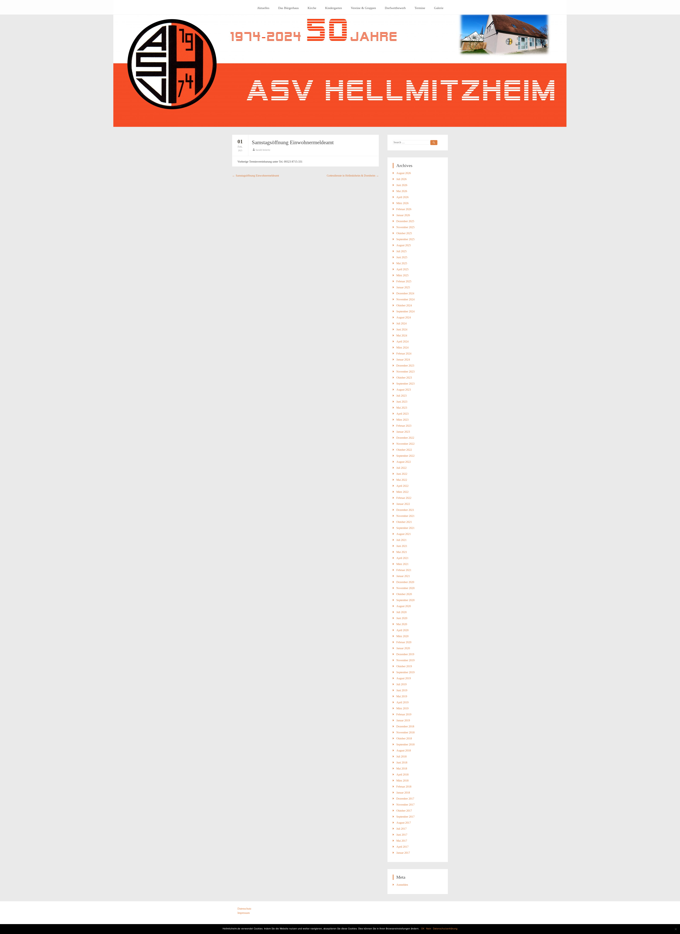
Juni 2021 (401, 545)
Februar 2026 (403, 209)
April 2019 (402, 702)
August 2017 (403, 822)
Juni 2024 (401, 329)
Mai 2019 (401, 696)
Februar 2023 (403, 425)
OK (422, 928)
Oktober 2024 (404, 305)
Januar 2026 (403, 215)
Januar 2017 (403, 852)
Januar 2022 (403, 503)
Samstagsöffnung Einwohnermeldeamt (293, 142)
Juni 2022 (401, 473)
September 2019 (405, 672)
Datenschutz (244, 908)
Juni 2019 (401, 690)
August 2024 (403, 317)
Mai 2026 (401, 191)
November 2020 (405, 588)
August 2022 (403, 461)
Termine (420, 8)
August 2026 (403, 173)
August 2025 (403, 245)
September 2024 (405, 311)
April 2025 (402, 269)
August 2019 (403, 678)
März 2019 (402, 708)
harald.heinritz (263, 150)
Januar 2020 (403, 648)
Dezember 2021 (405, 509)
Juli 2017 (401, 828)
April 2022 (402, 485)
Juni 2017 (401, 834)
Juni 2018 (401, 762)
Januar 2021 (403, 576)
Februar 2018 (403, 786)
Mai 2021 (401, 552)
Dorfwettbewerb (395, 8)
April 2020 (402, 630)
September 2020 (405, 600)
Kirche (312, 8)
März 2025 (402, 275)
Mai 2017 (401, 840)
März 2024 (402, 347)
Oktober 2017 (404, 810)
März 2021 (402, 564)
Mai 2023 (401, 407)
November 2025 (405, 227)
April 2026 (402, 197)
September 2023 (405, 383)
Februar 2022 (403, 497)
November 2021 (405, 515)
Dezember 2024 (405, 293)
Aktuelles (263, 8)
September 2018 (405, 744)
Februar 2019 (403, 714)
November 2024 (405, 299)
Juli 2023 (401, 395)
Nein (428, 928)
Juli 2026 (401, 179)
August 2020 (403, 606)
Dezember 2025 (405, 221)
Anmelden (402, 884)
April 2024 (402, 341)
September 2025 (405, 239)
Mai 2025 (401, 263)
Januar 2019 (403, 720)
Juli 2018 (401, 756)
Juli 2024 (401, 323)
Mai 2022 (401, 479)
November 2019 (405, 660)
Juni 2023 (401, 401)
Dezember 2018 (405, 726)
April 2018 (402, 774)
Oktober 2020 (404, 594)
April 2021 (402, 558)
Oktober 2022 (404, 449)
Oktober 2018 (404, 738)
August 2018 (403, 750)
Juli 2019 (401, 684)
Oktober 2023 (404, 377)
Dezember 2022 (405, 437)
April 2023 (402, 413)
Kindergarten (333, 8)
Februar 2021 (403, 570)
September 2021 (405, 527)
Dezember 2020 (405, 582)
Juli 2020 (401, 612)
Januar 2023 (403, 431)
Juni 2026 (401, 185)
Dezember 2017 (405, 798)
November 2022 (405, 443)
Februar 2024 (403, 353)
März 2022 (402, 491)
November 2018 (405, 732)
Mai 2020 (401, 624)
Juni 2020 (401, 618)
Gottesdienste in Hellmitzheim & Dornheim (353, 175)
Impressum (243, 912)
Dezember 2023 (405, 365)
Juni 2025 (401, 257)
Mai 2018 (401, 768)
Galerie (438, 8)
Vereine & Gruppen (363, 8)
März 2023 (402, 419)
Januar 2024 (403, 359)
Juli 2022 (401, 467)
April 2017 (402, 846)
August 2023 (403, 389)
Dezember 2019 (405, 654)
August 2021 (403, 533)
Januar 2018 (403, 792)
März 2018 (402, 780)
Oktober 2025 (404, 233)
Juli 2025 (401, 251)
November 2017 (405, 804)
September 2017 (405, 816)
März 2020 (402, 636)
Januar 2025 (403, 287)
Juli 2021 (401, 539)
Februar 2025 (403, 281)
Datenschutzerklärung (445, 928)
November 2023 (405, 371)
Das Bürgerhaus (288, 8)
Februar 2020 (403, 642)
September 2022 (405, 455)
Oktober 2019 (404, 666)
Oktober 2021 (404, 521)
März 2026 (402, 203)
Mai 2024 (401, 335)
